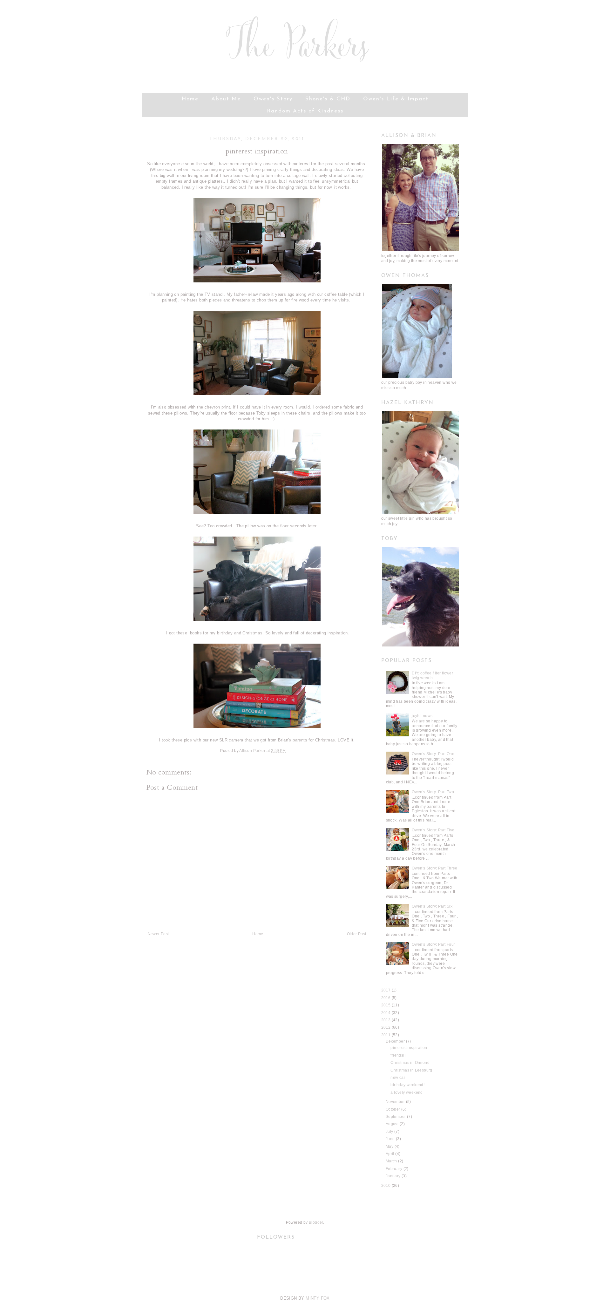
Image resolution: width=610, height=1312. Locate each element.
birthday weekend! (407, 1085)
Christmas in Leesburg (411, 1070)
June (391, 1139)
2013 (386, 1020)
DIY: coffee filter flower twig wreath (432, 675)
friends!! (397, 1055)
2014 (386, 1013)
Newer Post (158, 934)
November (396, 1101)
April (390, 1154)
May (390, 1146)
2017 (386, 990)
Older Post (356, 934)
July (390, 1131)
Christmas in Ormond (410, 1062)
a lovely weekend (406, 1092)
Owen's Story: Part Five (433, 830)
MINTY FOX (318, 1298)
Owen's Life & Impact (396, 99)
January (394, 1176)
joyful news (422, 715)
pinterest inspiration (408, 1047)
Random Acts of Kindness (305, 111)
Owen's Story (273, 99)
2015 (386, 1005)
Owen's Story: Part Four (433, 944)
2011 (386, 1035)
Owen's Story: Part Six (432, 906)
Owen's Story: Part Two (433, 792)
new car (397, 1077)
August (393, 1124)
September (396, 1116)
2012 (386, 1027)
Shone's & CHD (327, 99)
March (392, 1161)
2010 (386, 1185)
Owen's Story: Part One (433, 754)
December (396, 1041)
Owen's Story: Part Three (435, 868)
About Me (226, 99)
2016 (386, 998)
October (393, 1109)
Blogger (316, 1222)
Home (190, 99)
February (394, 1169)
